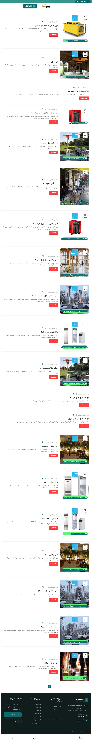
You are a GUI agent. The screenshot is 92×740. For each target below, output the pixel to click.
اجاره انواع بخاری (57, 719)
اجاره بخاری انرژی (83, 122)
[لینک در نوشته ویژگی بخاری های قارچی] (74, 371)
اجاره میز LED (37, 704)
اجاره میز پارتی (37, 720)
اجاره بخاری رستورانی (50, 446)
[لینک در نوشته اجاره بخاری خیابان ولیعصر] (74, 630)
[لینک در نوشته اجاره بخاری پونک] (74, 666)
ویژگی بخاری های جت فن (78, 91)
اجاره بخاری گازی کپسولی (79, 397)
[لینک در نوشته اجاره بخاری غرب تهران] (74, 485)
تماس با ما (6, 732)
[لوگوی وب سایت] (46, 6)
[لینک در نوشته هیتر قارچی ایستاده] (74, 146)
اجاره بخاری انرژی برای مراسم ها (45, 223)
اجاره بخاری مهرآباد (50, 554)
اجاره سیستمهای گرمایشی (69, 158)
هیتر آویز (54, 61)
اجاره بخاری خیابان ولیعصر (47, 626)
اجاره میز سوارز (37, 711)
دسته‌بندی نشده (72, 41)
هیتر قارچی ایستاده (50, 143)
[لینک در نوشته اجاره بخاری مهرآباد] (74, 557)
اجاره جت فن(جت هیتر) (81, 41)
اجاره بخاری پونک (51, 663)
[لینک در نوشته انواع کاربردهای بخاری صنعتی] (74, 28)
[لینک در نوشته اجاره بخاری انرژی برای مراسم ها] (74, 226)
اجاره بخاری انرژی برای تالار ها (46, 259)
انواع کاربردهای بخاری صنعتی (46, 25)
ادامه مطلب (54, 35)
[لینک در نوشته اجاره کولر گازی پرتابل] (74, 521)
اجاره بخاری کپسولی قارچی (78, 418)
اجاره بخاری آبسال (56, 716)
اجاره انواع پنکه (57, 706)
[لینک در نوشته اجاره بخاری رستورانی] (74, 449)
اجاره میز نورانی (37, 717)
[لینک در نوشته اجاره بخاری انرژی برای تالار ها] (74, 262)
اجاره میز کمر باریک (36, 714)
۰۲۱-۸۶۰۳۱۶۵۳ (80, 721)
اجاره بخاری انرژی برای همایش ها (44, 112)
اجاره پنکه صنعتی (83, 497)
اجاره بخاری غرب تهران (49, 482)
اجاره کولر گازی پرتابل (49, 518)
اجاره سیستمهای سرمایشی (73, 497)
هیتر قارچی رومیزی (50, 183)
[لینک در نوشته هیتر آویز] (74, 64)
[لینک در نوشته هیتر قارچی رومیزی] (74, 186)
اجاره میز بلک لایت (36, 723)
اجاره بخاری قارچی (56, 713)
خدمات (85, 202)
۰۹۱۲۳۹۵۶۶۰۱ (80, 716)
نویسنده (50, 22)
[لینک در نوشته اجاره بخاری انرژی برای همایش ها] (74, 116)
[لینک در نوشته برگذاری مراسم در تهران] (74, 335)
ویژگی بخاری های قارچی (48, 368)
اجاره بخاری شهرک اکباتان (48, 590)
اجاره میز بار (38, 707)
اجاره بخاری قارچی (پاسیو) (81, 158)
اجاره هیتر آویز (84, 77)
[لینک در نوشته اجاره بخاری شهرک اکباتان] (74, 594)
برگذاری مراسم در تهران (49, 332)
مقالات (81, 202)
